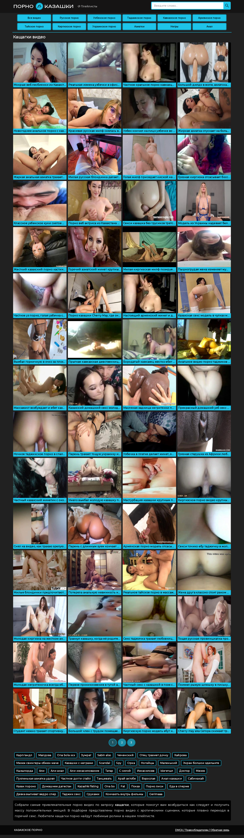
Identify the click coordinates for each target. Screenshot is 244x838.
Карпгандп (24, 755)
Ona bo (110, 786)
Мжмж (200, 770)
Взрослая (148, 778)
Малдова (44, 755)
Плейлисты (88, 6)
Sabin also (104, 755)
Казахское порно (28, 830)
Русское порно (69, 17)
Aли (42, 770)
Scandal (104, 763)
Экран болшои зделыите (201, 763)
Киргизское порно (69, 26)
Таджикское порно (139, 17)
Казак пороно (26, 786)
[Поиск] (227, 6)
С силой (125, 770)
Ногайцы (147, 763)
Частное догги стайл (76, 778)
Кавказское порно (174, 17)
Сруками (93, 794)
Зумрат (86, 755)
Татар (109, 770)
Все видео (34, 17)
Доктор (184, 770)
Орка (131, 763)
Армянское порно (209, 17)
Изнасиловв (146, 770)
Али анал (57, 770)
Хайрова (180, 755)
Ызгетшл (167, 770)
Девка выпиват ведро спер (36, 794)
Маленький (168, 763)
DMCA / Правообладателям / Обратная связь (202, 830)
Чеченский (125, 755)
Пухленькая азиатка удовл (35, 778)
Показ (135, 786)
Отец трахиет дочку (154, 755)
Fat (123, 786)
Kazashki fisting (88, 786)
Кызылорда (24, 770)
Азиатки (139, 26)
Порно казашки (43, 6)
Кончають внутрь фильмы (124, 794)
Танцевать (104, 778)
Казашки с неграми (79, 763)
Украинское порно (104, 26)
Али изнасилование (84, 770)
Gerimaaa (156, 794)
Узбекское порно (104, 17)
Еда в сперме (179, 786)
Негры (174, 26)
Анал (209, 26)
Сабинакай (196, 778)
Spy (118, 763)
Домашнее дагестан (57, 786)
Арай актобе (127, 778)
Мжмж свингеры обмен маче (37, 763)
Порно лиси (154, 786)
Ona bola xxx (66, 755)
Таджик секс (71, 794)
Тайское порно (34, 26)
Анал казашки (171, 778)
